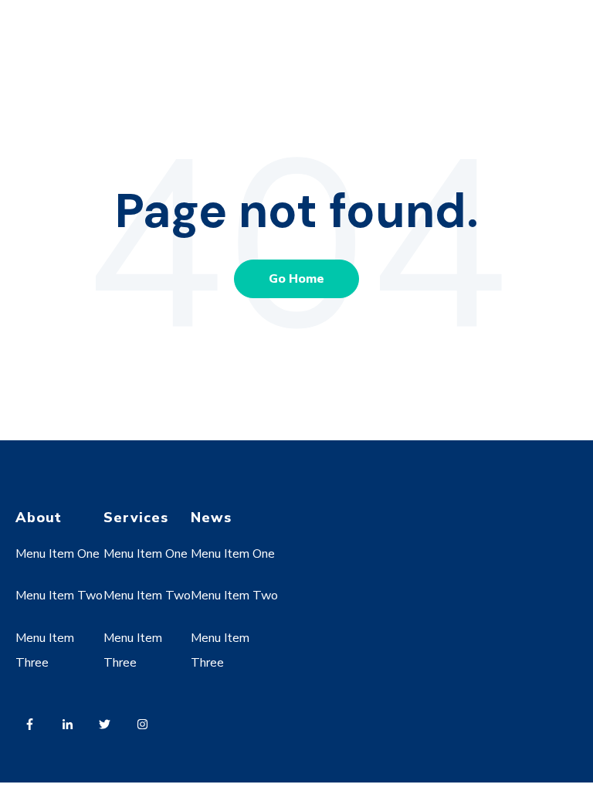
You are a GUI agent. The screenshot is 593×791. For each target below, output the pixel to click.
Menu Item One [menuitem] (57, 553)
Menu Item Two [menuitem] (59, 595)
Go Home (296, 278)
